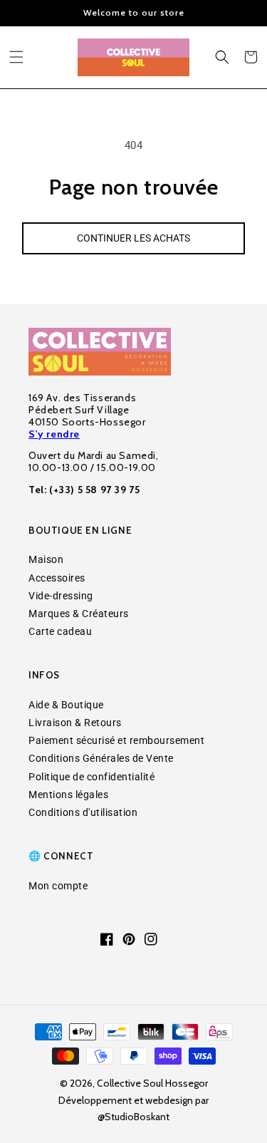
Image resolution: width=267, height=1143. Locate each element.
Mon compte (58, 885)
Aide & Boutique (66, 704)
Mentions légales (68, 794)
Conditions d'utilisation (82, 812)
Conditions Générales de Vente (101, 758)
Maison (45, 559)
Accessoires (56, 578)
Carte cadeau (60, 631)
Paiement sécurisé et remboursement (116, 740)
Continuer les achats (133, 238)
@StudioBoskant (133, 1116)
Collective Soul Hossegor (152, 1083)
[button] (16, 57)
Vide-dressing (60, 595)
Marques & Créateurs (78, 613)
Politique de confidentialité (91, 776)
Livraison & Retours (75, 722)
